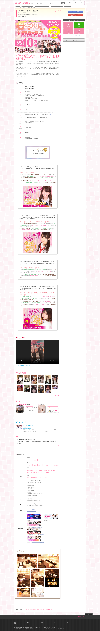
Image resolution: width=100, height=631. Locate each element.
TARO (33, 520)
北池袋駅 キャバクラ (48, 609)
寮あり (21, 292)
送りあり (21, 294)
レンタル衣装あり (36, 221)
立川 (54, 622)
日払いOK (43, 221)
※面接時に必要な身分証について (77, 35)
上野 (15, 622)
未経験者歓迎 (32, 172)
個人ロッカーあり (31, 267)
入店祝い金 (22, 172)
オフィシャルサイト (31, 509)
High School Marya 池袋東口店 (38, 542)
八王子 (68, 622)
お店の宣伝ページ (75, 15)
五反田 (42, 622)
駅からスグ (27, 294)
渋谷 (28, 622)
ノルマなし (38, 267)
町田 (15, 623)
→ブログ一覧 (56, 414)
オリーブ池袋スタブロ (21, 404)
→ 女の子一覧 (56, 395)
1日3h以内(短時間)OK (43, 292)
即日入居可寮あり (27, 292)
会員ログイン (81, 616)
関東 (32, 3)
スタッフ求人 (75, 12)
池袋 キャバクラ (33, 609)
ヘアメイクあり (23, 267)
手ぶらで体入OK (28, 221)
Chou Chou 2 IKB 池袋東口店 (38, 534)
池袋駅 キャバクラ (40, 609)
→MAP (51, 114)
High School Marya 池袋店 (37, 527)
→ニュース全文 (56, 445)
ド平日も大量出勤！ (29, 406)
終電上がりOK (51, 292)
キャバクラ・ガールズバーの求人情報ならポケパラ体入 (44, 627)
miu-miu (50, 520)
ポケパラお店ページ (31, 511)
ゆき (39, 404)
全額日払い (48, 221)
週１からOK (34, 292)
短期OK (27, 172)
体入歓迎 (21, 221)
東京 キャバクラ (27, 609)
